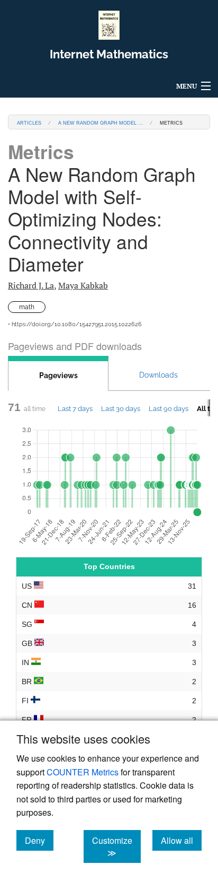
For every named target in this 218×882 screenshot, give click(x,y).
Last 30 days (120, 408)
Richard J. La (31, 285)
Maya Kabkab (83, 285)
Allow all (181, 840)
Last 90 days (168, 408)
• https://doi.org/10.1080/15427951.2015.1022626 (75, 324)
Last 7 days (75, 408)
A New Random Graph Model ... (100, 122)
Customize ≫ (116, 846)
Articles (29, 122)
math (26, 307)
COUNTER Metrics (83, 772)
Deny (39, 840)
